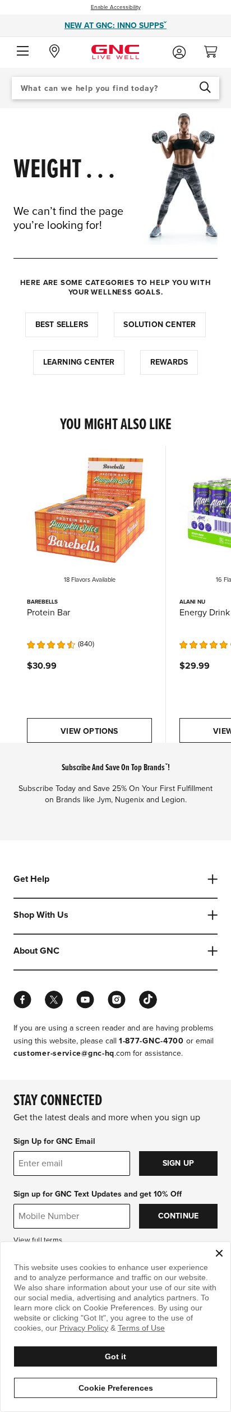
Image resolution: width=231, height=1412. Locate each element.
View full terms (37, 1240)
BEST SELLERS (61, 324)
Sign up (178, 1163)
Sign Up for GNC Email (54, 1141)
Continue (178, 1216)
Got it (115, 1356)
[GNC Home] (115, 51)
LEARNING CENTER (79, 362)
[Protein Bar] (89, 508)
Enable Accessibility (116, 7)
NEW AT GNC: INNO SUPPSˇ (115, 25)
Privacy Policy (83, 1327)
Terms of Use (141, 1327)
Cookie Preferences (115, 1387)
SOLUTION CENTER (159, 324)
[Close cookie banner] (219, 1253)
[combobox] (116, 88)
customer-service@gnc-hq (63, 1053)
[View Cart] (215, 48)
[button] (23, 51)
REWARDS (169, 362)
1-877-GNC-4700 (151, 1041)
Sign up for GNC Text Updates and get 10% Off (97, 1194)
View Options (89, 731)
